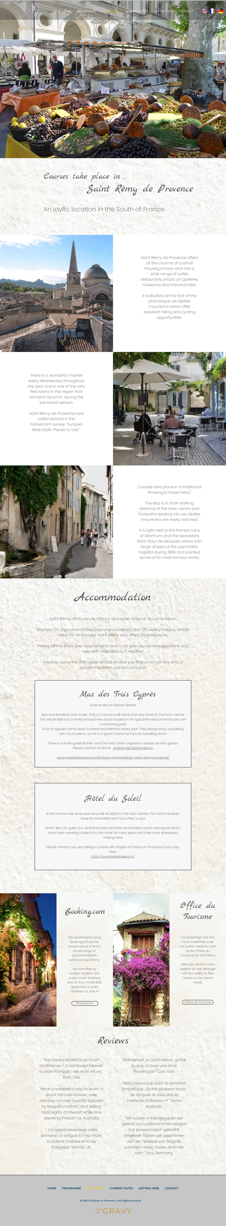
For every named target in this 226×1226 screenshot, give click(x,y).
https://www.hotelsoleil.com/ (112, 856)
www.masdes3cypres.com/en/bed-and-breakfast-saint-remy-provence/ (113, 757)
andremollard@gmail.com (133, 748)
